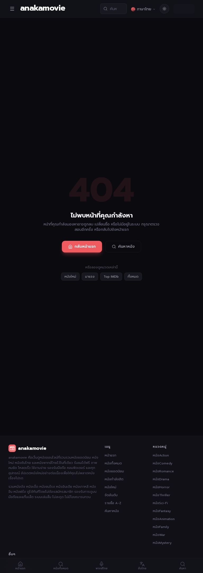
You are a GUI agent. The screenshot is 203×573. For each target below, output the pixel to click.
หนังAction (161, 455)
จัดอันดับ (111, 495)
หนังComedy (162, 463)
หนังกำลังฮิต (114, 479)
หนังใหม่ (70, 276)
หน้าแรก (110, 455)
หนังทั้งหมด (113, 463)
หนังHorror (161, 487)
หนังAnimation (164, 519)
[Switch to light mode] (164, 9)
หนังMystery (162, 542)
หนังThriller (161, 495)
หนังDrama (161, 479)
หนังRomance (163, 471)
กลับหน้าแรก (85, 246)
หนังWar (159, 534)
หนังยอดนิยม (114, 471)
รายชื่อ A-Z (113, 503)
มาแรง (90, 276)
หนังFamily (161, 527)
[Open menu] (12, 8)
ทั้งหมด (133, 276)
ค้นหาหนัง (126, 246)
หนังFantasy (162, 511)
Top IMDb (111, 276)
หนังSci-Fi (160, 503)
